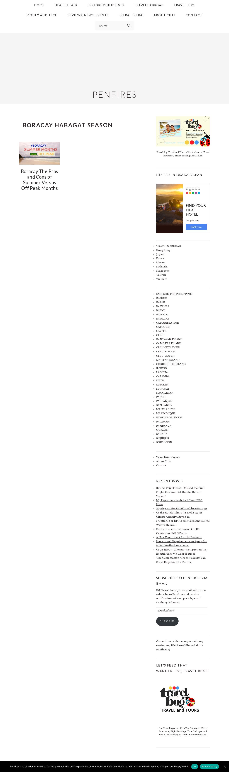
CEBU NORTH (165, 351)
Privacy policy (209, 766)
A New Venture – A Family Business (179, 537)
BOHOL (161, 310)
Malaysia (162, 266)
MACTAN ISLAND (168, 360)
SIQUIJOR (162, 438)
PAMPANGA (164, 425)
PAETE (160, 397)
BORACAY (162, 318)
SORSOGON (164, 442)
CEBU (160, 335)
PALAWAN (162, 421)
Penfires (114, 94)
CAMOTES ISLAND (168, 343)
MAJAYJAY (163, 388)
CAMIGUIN (163, 327)
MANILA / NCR (166, 409)
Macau (160, 262)
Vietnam (161, 279)
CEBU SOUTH (165, 356)
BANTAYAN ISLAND (169, 339)
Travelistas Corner (168, 457)
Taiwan (161, 275)
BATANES (162, 306)
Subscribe (167, 621)
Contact (161, 465)
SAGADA (161, 434)
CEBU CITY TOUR (168, 347)
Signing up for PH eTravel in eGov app (181, 508)
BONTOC (162, 314)
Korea (160, 258)
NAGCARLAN (165, 393)
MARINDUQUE (166, 413)
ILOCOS (161, 368)
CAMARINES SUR (167, 322)
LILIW (160, 380)
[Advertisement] (114, 58)
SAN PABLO (164, 405)
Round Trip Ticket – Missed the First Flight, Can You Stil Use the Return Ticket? (180, 492)
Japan (160, 254)
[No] (224, 766)
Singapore (163, 270)
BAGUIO (161, 298)
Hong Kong (163, 250)
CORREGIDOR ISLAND (171, 364)
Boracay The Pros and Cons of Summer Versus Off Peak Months (39, 179)
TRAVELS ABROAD (168, 246)
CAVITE (161, 331)
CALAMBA (163, 376)
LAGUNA (162, 372)
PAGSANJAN (164, 401)
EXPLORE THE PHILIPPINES (174, 294)
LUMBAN (162, 384)
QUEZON (162, 430)
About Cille (163, 461)
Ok (194, 766)
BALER (160, 302)
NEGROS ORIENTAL (169, 417)
